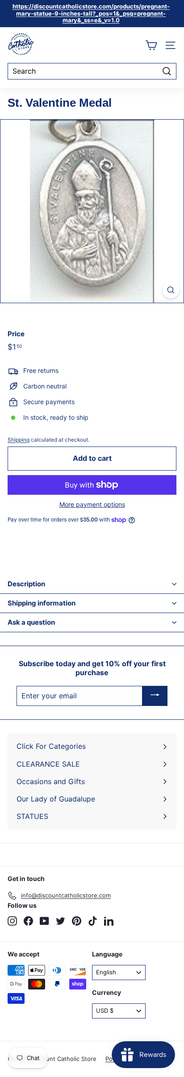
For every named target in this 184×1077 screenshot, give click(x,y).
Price (16, 334)
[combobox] (92, 71)
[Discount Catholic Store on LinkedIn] (108, 921)
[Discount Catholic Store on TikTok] (92, 921)
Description (26, 584)
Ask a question (31, 622)
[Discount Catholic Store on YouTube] (44, 921)
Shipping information (41, 603)
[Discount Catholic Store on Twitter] (60, 921)
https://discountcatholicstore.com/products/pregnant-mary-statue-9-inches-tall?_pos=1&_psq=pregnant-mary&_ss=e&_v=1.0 (91, 13)
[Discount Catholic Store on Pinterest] (76, 921)
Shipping (18, 439)
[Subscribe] (154, 696)
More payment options (92, 504)
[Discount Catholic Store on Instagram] (12, 921)
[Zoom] (171, 290)
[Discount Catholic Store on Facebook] (28, 921)
